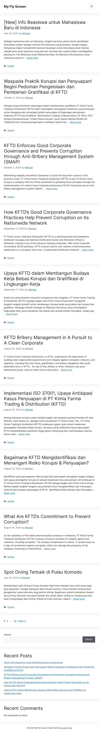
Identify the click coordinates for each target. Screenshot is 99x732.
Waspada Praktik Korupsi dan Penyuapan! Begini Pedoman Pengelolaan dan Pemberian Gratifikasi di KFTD (48, 86)
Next (22, 621)
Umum (10, 66)
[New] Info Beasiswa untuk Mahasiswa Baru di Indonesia (33, 662)
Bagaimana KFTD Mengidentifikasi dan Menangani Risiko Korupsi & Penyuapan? (46, 460)
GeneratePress (65, 728)
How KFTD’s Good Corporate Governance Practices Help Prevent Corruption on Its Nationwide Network (48, 217)
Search (7, 634)
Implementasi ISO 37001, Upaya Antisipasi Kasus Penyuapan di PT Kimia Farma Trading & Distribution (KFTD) (48, 398)
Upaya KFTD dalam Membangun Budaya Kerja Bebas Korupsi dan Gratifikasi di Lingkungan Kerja (46, 278)
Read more (32, 58)
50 (15, 621)
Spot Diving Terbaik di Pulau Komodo (43, 572)
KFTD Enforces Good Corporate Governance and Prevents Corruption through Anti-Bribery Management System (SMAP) (49, 153)
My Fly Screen (15, 6)
